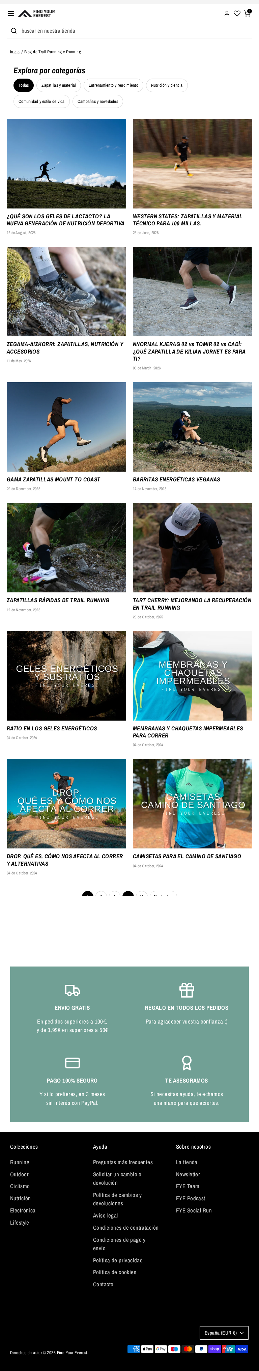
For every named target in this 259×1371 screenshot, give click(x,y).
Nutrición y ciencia (167, 85)
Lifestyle (19, 1222)
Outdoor (19, 1174)
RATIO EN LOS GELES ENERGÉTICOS (52, 728)
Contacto (103, 1284)
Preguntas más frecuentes (123, 1162)
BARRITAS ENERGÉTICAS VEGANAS (176, 479)
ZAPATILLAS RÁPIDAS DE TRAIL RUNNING (58, 600)
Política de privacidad (118, 1260)
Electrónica (23, 1210)
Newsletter (188, 1174)
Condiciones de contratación (126, 1227)
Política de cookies (114, 1272)
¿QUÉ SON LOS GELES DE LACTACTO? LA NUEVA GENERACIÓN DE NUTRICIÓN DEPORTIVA (66, 220)
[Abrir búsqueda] (12, 30)
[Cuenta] (227, 13)
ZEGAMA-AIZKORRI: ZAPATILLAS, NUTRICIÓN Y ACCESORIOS (65, 347)
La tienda (187, 1162)
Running (19, 1162)
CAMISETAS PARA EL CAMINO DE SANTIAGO (187, 856)
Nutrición (20, 1198)
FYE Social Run (194, 1210)
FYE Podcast (190, 1198)
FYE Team (187, 1186)
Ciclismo (20, 1186)
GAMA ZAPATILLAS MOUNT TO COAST (53, 479)
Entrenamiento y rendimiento (113, 85)
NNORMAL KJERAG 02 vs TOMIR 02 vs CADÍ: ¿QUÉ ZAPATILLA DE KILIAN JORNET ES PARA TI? (189, 351)
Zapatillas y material (58, 85)
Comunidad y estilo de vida (42, 101)
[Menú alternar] (11, 13)
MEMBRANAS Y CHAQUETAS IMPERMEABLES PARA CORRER (188, 732)
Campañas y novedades (98, 101)
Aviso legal (105, 1215)
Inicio (15, 52)
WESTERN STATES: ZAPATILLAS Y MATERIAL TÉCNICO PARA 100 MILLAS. (188, 220)
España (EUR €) (221, 1333)
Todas (24, 85)
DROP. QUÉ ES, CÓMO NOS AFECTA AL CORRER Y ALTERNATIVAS (65, 859)
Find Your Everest (72, 1352)
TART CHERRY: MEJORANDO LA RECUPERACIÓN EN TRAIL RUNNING (192, 603)
